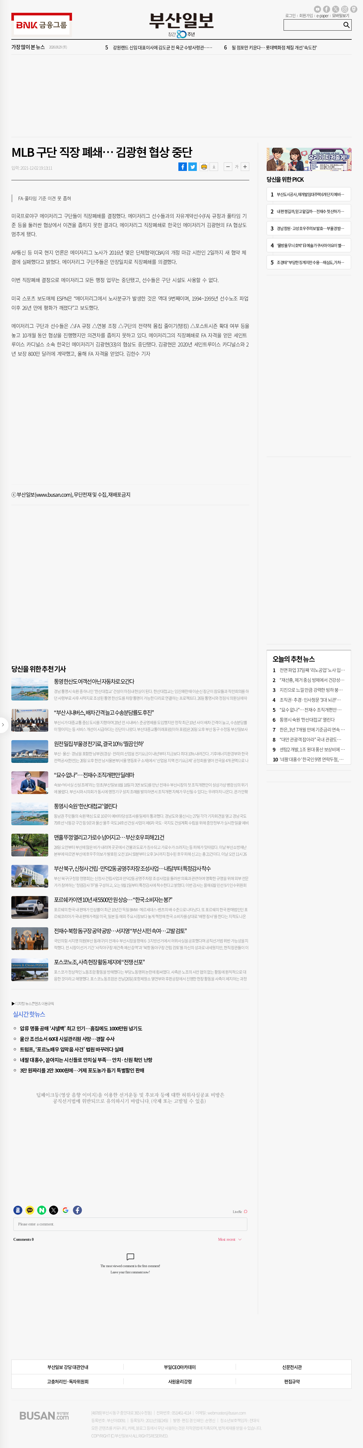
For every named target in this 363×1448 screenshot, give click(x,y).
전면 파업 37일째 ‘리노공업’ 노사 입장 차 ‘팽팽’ (319, 669)
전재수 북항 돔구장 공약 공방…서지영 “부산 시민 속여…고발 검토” (120, 931)
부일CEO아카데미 (179, 1367)
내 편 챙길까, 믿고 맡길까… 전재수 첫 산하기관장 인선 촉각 (319, 211)
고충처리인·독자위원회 (67, 1381)
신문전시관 (292, 1367)
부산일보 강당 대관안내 (67, 1367)
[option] (215, 47)
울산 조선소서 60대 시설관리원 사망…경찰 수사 (67, 1038)
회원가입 (306, 15)
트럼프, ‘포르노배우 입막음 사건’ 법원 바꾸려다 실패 (71, 1049)
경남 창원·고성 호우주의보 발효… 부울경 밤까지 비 (314, 228)
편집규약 (292, 1381)
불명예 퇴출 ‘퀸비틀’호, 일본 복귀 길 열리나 (268, 47)
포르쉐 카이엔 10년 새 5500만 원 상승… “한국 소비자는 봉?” (113, 900)
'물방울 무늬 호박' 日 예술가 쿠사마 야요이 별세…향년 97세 (319, 245)
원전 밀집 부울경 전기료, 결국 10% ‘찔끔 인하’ (98, 744)
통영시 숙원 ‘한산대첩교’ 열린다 (85, 806)
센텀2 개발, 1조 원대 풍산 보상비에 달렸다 (316, 749)
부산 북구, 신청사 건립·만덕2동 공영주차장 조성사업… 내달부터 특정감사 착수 (132, 868)
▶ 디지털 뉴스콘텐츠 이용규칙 (32, 1003)
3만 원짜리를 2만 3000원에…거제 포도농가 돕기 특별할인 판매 (82, 1070)
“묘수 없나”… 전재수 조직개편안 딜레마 (94, 775)
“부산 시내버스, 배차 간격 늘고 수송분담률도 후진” (104, 712)
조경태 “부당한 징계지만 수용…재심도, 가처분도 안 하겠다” (320, 262)
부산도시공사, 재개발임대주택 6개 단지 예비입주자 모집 (317, 194)
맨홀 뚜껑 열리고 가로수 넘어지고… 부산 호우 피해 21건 (109, 837)
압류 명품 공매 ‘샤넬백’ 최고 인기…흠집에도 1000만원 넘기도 (81, 1028)
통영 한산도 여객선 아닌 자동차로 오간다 (94, 681)
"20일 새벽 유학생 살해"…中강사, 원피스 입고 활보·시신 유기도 (168, 47)
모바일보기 (340, 15)
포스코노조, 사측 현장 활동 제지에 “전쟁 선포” (99, 962)
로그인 (290, 15)
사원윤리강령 (180, 1381)
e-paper (322, 15)
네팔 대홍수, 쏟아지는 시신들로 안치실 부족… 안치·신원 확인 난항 (86, 1059)
